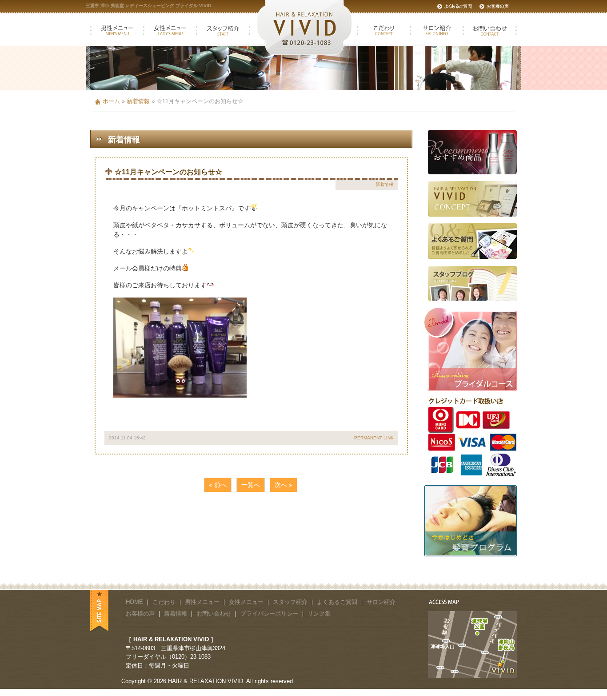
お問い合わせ (213, 613)
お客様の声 (140, 613)
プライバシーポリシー (269, 613)
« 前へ (218, 484)
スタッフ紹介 (290, 602)
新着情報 (138, 101)
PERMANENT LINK (374, 437)
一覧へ (250, 484)
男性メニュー (202, 602)
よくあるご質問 (337, 602)
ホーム (111, 101)
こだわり (164, 602)
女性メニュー (246, 602)
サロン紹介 (381, 602)
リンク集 (319, 613)
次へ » (283, 484)
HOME (134, 602)
